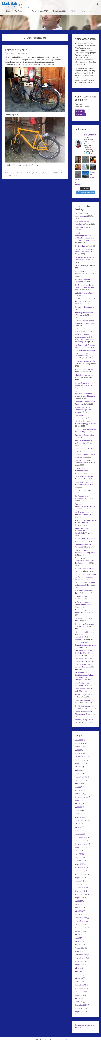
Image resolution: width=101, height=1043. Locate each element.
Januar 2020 (79, 864)
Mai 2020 (78, 851)
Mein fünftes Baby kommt (85, 293)
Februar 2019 (80, 884)
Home (8, 11)
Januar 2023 (79, 794)
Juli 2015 (78, 998)
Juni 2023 (78, 784)
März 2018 (79, 911)
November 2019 (81, 867)
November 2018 (81, 888)
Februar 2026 (80, 743)
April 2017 (78, 945)
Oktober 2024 (80, 760)
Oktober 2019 (80, 871)
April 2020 (79, 854)
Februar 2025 (80, 753)
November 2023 (81, 777)
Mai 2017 (78, 941)
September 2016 (81, 961)
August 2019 (79, 878)
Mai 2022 (78, 810)
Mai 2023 (78, 787)
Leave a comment (11, 175)
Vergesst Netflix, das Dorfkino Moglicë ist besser (83, 409)
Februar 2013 (79, 1008)
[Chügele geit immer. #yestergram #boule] (85, 159)
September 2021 (81, 820)
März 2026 (79, 740)
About (83, 11)
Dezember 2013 (81, 1005)
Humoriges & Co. (13, 173)
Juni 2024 (78, 770)
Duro (30, 173)
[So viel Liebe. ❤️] (93, 167)
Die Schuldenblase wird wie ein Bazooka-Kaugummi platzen (85, 577)
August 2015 (79, 995)
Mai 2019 (78, 881)
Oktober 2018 (80, 891)
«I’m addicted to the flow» (85, 449)
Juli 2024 (78, 767)
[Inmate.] (78, 159)
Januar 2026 (79, 747)
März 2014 (79, 1002)
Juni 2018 (78, 901)
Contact (93, 11)
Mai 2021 (78, 827)
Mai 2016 (78, 975)
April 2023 (79, 790)
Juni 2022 (78, 807)
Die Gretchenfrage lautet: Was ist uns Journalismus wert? (84, 287)
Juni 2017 (78, 938)
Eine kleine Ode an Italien (84, 435)
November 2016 (81, 958)
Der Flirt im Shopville (83, 490)
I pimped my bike (16, 50)
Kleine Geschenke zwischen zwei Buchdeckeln (82, 530)
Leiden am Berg (81, 265)
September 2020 (81, 844)
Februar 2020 (80, 861)
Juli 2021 (78, 824)
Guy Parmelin (37, 173)
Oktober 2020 (80, 841)
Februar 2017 (79, 948)
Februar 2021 (80, 831)
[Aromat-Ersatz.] (78, 174)
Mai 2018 (78, 904)
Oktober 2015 (80, 992)
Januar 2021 (79, 834)
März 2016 (79, 978)
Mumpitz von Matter (83, 227)
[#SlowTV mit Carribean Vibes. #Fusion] (85, 167)
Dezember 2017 (81, 918)
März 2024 (79, 774)
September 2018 (81, 894)
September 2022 (81, 797)
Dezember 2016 (81, 955)
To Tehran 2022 (21, 11)
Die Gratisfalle (80, 246)
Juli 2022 (78, 804)
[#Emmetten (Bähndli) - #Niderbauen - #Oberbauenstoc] (85, 174)
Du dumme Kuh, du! (82, 596)
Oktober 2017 (80, 924)
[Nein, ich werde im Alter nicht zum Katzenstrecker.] (93, 174)
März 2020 (79, 857)
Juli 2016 (78, 968)
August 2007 (79, 1012)
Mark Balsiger (13, 3)
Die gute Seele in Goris (83, 307)
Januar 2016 (79, 982)
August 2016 (79, 965)
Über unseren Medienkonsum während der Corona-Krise (84, 560)
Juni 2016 (78, 971)
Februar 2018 (80, 914)
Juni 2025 (78, 750)
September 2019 (81, 874)
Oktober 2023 (80, 780)
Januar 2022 (79, 817)
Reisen (22, 173)
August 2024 (79, 763)
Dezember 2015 (81, 985)
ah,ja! (65, 1040)
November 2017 (81, 921)
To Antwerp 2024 (59, 11)
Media (73, 11)
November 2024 (81, 757)
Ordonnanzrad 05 (49, 173)
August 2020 (80, 847)
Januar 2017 (79, 951)
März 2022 (79, 814)
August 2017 (79, 931)
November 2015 (81, 988)
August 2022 (80, 800)
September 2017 (81, 928)
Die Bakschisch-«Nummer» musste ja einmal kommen (85, 393)
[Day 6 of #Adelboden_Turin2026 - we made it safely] (78, 182)
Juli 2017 (78, 935)
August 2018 (79, 898)
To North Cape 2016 (40, 11)
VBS (56, 173)
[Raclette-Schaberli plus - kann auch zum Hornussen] (78, 167)
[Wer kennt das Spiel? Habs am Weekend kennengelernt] (93, 159)
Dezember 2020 (81, 837)
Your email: (79, 104)
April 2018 (78, 908)
